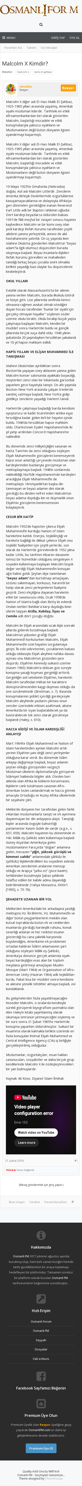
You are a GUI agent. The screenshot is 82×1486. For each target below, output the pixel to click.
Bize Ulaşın (17, 1202)
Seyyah (41, 1340)
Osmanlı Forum (41, 1321)
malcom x (23, 72)
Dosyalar (41, 1349)
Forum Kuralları (55, 1202)
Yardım (34, 1202)
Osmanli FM (21, 1256)
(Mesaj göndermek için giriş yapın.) (41, 1185)
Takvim (31, 48)
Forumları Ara (13, 48)
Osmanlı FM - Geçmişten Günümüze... (41, 1475)
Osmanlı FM (41, 1331)
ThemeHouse (53, 1478)
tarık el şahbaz (43, 72)
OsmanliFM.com (39, 1430)
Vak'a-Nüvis (41, 1359)
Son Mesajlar (49, 48)
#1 (76, 1160)
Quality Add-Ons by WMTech (41, 1471)
